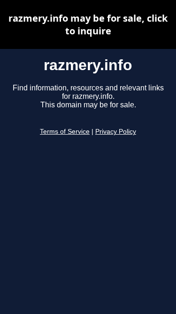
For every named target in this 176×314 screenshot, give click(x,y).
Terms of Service (65, 131)
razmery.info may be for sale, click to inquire (88, 24)
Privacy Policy (115, 131)
